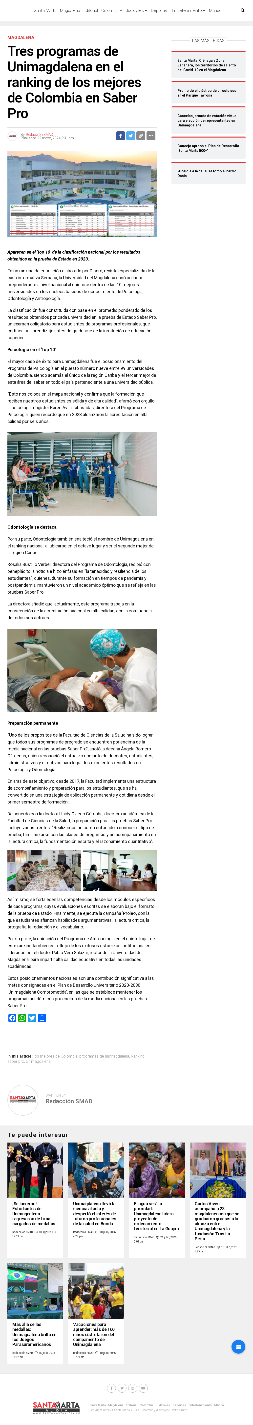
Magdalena (70, 10)
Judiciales (135, 10)
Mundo (215, 10)
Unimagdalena (38, 1062)
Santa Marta (97, 1405)
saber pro (15, 1062)
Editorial (91, 10)
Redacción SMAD (39, 135)
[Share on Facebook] (120, 135)
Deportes (160, 10)
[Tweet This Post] (130, 135)
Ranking (138, 1056)
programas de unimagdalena (104, 1056)
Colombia (110, 10)
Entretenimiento (187, 10)
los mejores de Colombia (56, 1056)
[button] (238, 1347)
